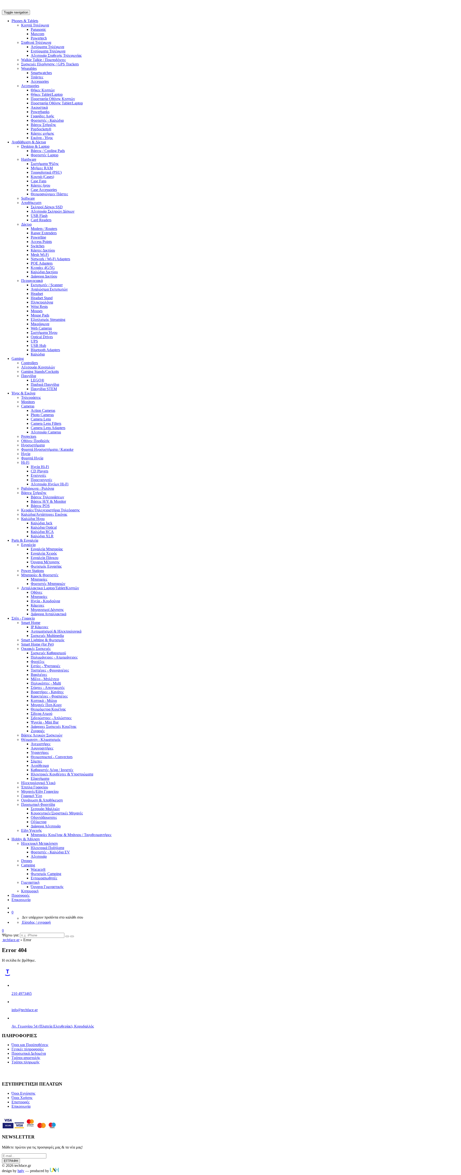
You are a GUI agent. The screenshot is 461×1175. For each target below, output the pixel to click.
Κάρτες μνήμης (42, 133)
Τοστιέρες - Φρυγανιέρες (50, 670)
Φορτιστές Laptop (44, 155)
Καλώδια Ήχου (33, 519)
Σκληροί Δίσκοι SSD (47, 207)
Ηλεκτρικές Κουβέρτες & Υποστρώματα (62, 774)
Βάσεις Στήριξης (43, 125)
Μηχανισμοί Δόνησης (47, 610)
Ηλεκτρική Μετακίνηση (39, 843)
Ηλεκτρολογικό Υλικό (38, 783)
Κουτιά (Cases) (42, 177)
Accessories (40, 81)
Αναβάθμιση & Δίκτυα (29, 142)
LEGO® (37, 380)
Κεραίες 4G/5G (43, 268)
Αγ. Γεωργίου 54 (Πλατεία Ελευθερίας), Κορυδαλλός (53, 1026)
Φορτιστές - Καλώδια (47, 120)
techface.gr (10, 940)
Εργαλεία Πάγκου (44, 558)
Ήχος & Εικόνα (23, 393)
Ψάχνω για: (10, 935)
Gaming (18, 358)
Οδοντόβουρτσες (44, 817)
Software (28, 198)
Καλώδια (38, 354)
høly (21, 1171)
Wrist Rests (39, 307)
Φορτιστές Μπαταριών (48, 584)
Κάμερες (37, 605)
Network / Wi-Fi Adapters (50, 259)
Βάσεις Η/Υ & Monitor (48, 501)
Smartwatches (41, 73)
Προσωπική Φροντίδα (38, 804)
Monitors (28, 402)
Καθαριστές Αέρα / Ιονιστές (52, 770)
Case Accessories (44, 190)
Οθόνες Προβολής (35, 441)
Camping (28, 865)
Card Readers (41, 220)
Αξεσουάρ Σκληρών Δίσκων (52, 211)
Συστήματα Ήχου (44, 332)
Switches (37, 246)
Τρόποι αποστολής (26, 1058)
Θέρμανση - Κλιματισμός (41, 739)
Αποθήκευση (31, 203)
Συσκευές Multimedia (47, 636)
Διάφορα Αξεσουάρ (46, 826)
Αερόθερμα (40, 765)
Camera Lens (41, 419)
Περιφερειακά (32, 281)
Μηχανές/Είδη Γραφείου (40, 791)
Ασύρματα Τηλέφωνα (47, 47)
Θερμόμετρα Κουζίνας (48, 709)
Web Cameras (41, 328)
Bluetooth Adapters (45, 350)
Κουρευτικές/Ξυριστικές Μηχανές (57, 813)
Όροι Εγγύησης (23, 1093)
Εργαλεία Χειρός (44, 553)
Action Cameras (43, 410)
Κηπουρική (29, 891)
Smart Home (30, 623)
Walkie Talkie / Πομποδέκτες (43, 60)
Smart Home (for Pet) (37, 644)
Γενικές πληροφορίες (28, 1049)
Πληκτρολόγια (42, 302)
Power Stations (32, 571)
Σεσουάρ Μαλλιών (45, 809)
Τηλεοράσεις (31, 397)
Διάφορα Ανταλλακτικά (48, 614)
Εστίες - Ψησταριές (45, 666)
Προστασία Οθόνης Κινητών (53, 99)
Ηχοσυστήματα (33, 445)
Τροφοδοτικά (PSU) (46, 172)
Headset (37, 294)
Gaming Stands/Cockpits (40, 371)
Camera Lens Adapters (48, 428)
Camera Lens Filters (46, 423)
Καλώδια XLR (42, 536)
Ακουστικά (39, 107)
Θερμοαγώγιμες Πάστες (49, 194)
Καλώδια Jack (41, 523)
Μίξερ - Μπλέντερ (45, 679)
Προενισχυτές (41, 480)
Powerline (38, 237)
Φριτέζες (37, 662)
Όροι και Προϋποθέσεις (30, 1045)
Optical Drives (42, 337)
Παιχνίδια (28, 376)
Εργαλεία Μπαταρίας (47, 549)
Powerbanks (40, 112)
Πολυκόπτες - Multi (46, 683)
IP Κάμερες (39, 627)
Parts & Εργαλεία (25, 540)
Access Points (41, 242)
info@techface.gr (25, 1010)
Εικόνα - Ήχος (42, 138)
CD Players (39, 471)
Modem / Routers (44, 229)
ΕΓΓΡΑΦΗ (11, 1161)
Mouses (36, 311)
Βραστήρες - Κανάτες (47, 692)
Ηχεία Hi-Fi (40, 467)
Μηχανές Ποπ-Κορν (46, 705)
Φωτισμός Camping (46, 874)
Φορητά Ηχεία (32, 458)
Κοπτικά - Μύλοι (44, 701)
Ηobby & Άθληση (26, 839)
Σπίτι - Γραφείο (23, 618)
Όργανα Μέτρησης (45, 562)
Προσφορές (21, 895)
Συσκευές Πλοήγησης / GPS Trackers (50, 64)
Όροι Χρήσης (22, 1098)
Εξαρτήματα (40, 778)
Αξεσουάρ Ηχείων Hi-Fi (49, 484)
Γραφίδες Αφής (42, 116)
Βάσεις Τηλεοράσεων (47, 497)
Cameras (27, 406)
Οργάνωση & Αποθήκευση (42, 800)
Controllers (29, 363)
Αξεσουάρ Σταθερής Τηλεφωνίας (56, 55)
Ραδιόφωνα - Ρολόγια (37, 488)
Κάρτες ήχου (40, 185)
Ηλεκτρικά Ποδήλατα (47, 848)
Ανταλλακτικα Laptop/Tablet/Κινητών (50, 588)
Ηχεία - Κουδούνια (45, 601)
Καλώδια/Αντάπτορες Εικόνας (44, 514)
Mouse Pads (40, 315)
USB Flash (39, 216)
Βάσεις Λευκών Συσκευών (41, 735)
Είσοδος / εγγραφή (36, 922)
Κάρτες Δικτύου (43, 250)
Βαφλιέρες (39, 675)
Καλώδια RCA (42, 532)
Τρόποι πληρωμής (25, 1062)
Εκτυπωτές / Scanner (47, 285)
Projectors (28, 436)
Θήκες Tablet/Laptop (47, 94)
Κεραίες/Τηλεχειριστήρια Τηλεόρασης (50, 510)
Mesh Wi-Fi (40, 255)
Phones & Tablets (25, 21)
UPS (34, 341)
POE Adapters (42, 263)
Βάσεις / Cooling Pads (48, 151)
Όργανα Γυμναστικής (47, 887)
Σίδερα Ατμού (41, 713)
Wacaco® (38, 869)
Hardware (28, 159)
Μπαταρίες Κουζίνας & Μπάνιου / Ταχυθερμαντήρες (71, 835)
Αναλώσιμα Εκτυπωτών (49, 289)
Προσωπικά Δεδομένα (29, 1053)
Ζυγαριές (38, 731)
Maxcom (37, 34)
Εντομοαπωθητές (44, 878)
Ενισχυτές (38, 475)
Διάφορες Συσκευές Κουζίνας (53, 726)
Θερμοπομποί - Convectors (52, 757)
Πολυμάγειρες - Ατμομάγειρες (54, 657)
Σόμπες (36, 761)
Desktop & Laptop (35, 146)
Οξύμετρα (38, 822)
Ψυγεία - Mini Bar (45, 722)
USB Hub (38, 345)
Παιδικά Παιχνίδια (45, 384)
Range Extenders (44, 233)
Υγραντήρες (40, 752)
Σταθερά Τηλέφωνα (36, 42)
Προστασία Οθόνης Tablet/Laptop (57, 103)
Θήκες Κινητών (43, 90)
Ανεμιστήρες (40, 744)
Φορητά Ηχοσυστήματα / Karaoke (47, 449)
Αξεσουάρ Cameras (46, 432)
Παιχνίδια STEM (44, 389)
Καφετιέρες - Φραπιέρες (49, 696)
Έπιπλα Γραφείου (34, 787)
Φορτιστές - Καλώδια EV (50, 852)
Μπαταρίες (39, 579)
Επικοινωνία (21, 900)
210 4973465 (22, 993)
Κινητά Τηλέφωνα (35, 25)
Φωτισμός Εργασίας (46, 566)
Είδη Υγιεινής (31, 830)
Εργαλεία (28, 545)
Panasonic (38, 29)
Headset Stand (42, 298)
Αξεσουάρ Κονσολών (38, 367)
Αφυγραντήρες (42, 748)
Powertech (39, 38)
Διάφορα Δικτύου (44, 276)
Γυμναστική (30, 882)
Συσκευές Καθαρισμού (48, 653)
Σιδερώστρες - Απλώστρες (51, 718)
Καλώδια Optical (44, 527)
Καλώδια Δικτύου (44, 272)
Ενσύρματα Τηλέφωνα (48, 51)
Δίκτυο (26, 224)
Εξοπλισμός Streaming (48, 320)
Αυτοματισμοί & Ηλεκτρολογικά (56, 631)
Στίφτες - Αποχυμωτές (48, 688)
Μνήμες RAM (42, 168)
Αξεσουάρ (39, 856)
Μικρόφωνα (40, 324)
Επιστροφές (21, 1102)
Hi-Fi (25, 462)
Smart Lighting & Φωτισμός (42, 640)
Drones (26, 861)
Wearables (29, 68)
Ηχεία (25, 454)
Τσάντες (37, 77)
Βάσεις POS (40, 506)
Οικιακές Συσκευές (36, 649)
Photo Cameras (42, 415)
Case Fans (38, 181)
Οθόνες (36, 592)
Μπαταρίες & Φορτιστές (39, 575)
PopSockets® (41, 129)
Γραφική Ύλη (31, 796)
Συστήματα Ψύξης (45, 164)
